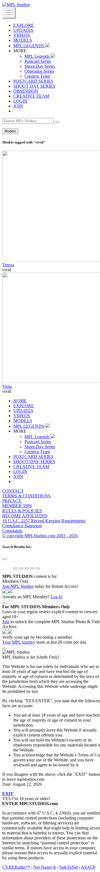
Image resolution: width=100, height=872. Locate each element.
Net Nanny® (44, 867)
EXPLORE (23, 25)
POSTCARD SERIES (33, 81)
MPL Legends (37, 56)
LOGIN (20, 101)
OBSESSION (25, 91)
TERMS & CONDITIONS (26, 496)
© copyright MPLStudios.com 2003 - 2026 (40, 535)
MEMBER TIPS (17, 505)
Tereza (8, 264)
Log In (56, 596)
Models (10, 131)
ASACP (88, 867)
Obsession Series (39, 71)
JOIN (18, 106)
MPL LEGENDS (29, 45)
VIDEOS (21, 35)
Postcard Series (37, 61)
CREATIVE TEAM (31, 96)
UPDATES (23, 30)
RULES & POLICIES (22, 510)
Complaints (12, 530)
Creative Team (37, 76)
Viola (7, 386)
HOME (20, 400)
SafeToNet (68, 867)
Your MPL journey (18, 642)
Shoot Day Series (39, 66)
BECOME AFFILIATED (25, 515)
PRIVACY (12, 500)
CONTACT (13, 491)
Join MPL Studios (18, 586)
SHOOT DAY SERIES (34, 86)
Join (5, 621)
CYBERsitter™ (16, 867)
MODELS (22, 40)
